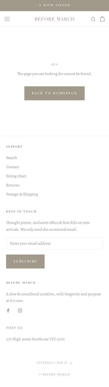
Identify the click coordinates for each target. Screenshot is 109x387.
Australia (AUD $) (52, 363)
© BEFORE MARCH (54, 374)
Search (11, 158)
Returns (12, 185)
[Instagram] (20, 310)
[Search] (93, 18)
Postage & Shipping (22, 194)
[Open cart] (102, 18)
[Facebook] (8, 310)
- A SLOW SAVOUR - (54, 5)
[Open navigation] (7, 18)
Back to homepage (54, 93)
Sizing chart (16, 176)
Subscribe (25, 261)
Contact (12, 167)
